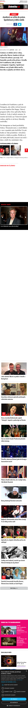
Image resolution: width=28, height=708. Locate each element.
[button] (14, 682)
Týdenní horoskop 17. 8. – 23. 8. (21, 663)
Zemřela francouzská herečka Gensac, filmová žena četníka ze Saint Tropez (12, 582)
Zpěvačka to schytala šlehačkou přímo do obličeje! (13, 541)
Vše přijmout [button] (14, 699)
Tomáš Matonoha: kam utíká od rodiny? (10, 226)
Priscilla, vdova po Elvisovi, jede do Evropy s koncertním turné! (14, 460)
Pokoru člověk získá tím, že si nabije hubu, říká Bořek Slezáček (13, 481)
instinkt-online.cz (21, 665)
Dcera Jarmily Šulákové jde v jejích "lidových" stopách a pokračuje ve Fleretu (13, 419)
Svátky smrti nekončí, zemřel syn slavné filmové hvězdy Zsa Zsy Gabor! (13, 562)
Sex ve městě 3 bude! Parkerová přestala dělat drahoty (13, 440)
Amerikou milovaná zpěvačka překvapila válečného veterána (13, 398)
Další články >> (14, 588)
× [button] (26, 671)
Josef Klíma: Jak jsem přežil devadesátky (22, 640)
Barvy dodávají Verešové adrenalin (11, 501)
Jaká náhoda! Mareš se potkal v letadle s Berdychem (13, 378)
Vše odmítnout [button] (14, 702)
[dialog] (14, 689)
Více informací (19, 680)
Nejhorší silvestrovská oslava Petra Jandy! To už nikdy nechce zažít (13, 521)
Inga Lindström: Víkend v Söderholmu (21, 628)
